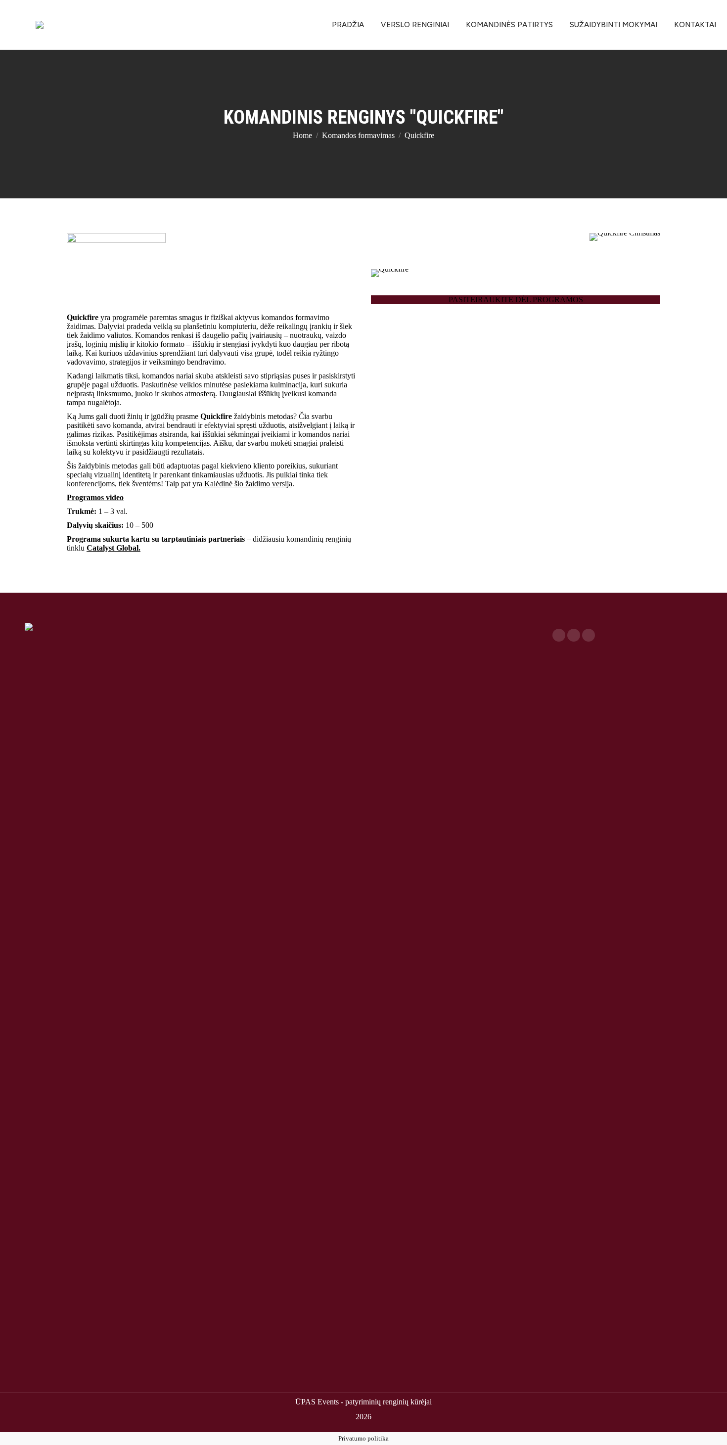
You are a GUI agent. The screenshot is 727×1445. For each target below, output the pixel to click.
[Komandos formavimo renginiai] (275, 630)
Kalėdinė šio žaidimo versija (248, 483)
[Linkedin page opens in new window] (588, 635)
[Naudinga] (451, 625)
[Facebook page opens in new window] (558, 635)
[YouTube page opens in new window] (573, 635)
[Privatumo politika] (451, 630)
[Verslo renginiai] (275, 625)
